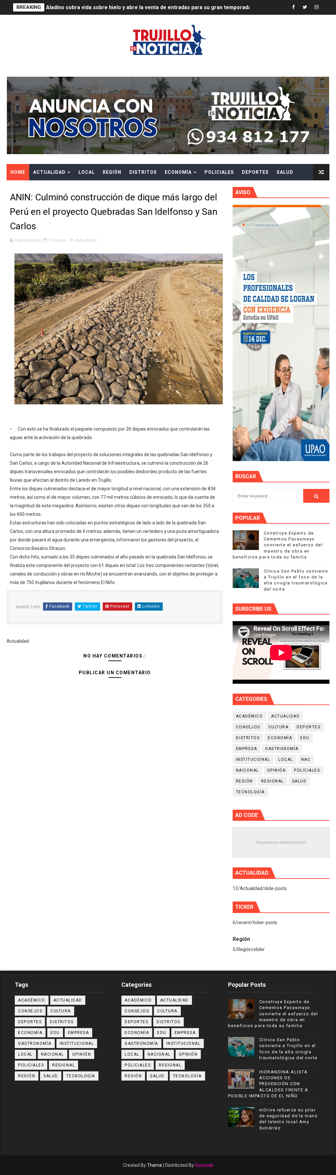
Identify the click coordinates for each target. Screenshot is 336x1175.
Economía (178, 172)
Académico (249, 716)
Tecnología (250, 792)
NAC (306, 759)
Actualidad (49, 172)
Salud (285, 172)
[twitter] (305, 7)
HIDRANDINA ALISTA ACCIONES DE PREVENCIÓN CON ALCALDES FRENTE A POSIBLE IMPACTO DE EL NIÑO (268, 1083)
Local (86, 172)
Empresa (246, 748)
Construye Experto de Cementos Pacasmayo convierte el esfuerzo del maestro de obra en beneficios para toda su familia (278, 545)
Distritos (143, 172)
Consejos (248, 727)
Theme (154, 1165)
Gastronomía (282, 748)
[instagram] (316, 7)
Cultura (22, 188)
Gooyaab (204, 1165)
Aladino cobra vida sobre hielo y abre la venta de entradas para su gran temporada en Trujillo (161, 7)
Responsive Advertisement (281, 842)
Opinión (276, 770)
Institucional (253, 759)
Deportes (255, 172)
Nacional (247, 770)
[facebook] (293, 7)
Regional (272, 781)
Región (112, 172)
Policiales (219, 172)
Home (17, 172)
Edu (304, 738)
